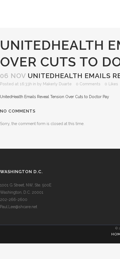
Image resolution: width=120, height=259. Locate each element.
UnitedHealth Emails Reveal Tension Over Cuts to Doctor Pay (54, 96)
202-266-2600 (13, 199)
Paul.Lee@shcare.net (18, 207)
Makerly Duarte (57, 84)
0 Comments (88, 84)
